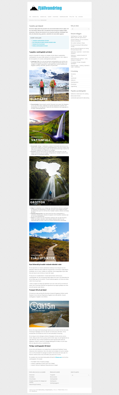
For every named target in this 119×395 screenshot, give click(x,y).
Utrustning (55, 16)
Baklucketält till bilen (75, 95)
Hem (30, 16)
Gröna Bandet (32, 379)
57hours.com (58, 357)
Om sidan (80, 16)
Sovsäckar (73, 74)
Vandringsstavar (74, 82)
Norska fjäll (43, 16)
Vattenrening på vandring (35, 384)
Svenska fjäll (35, 16)
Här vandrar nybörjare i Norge (78, 43)
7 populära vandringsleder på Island (40, 40)
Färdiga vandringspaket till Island (40, 45)
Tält (72, 76)
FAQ (76, 16)
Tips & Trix (71, 16)
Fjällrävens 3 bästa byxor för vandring (79, 93)
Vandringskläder (64, 16)
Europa (49, 16)
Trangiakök (52, 374)
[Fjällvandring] (45, 8)
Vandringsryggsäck (54, 383)
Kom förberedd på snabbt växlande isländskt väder (44, 42)
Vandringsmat (53, 381)
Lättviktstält (73, 78)
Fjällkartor (73, 80)
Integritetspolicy (49, 389)
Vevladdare (31, 377)
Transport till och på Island (38, 44)
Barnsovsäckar (53, 377)
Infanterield (31, 374)
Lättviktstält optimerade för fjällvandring (80, 98)
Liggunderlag (74, 86)
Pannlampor (73, 84)
